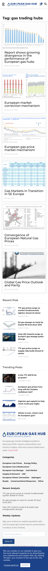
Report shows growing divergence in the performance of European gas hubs (22, 57)
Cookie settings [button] (11, 565)
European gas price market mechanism (19, 148)
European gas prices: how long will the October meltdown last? (30, 389)
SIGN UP (8, 541)
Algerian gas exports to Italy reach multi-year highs (31, 402)
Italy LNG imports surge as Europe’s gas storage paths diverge (31, 336)
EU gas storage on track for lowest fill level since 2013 (30, 323)
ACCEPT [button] (25, 565)
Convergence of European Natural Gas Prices (21, 238)
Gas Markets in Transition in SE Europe (23, 192)
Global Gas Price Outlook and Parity (23, 283)
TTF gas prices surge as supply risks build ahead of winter (30, 350)
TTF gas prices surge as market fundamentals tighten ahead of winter (29, 310)
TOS (21, 546)
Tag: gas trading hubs (23, 18)
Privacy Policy (30, 546)
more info (13, 450)
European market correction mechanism (22, 104)
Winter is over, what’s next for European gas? (30, 414)
